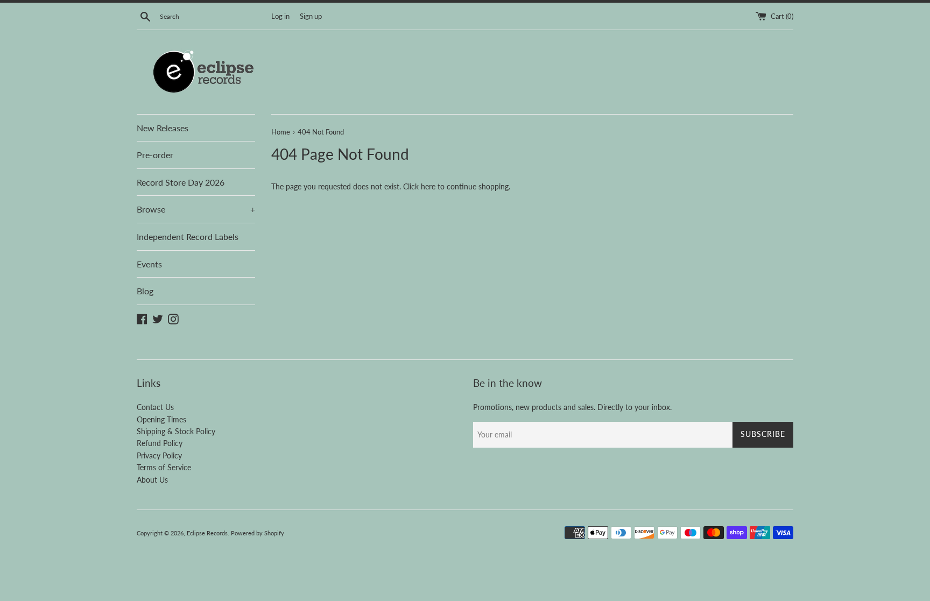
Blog (145, 291)
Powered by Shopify (257, 532)
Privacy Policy (159, 455)
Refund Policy (159, 443)
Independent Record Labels (187, 236)
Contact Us (155, 407)
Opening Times (161, 419)
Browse (196, 209)
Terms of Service (164, 467)
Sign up (311, 16)
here (428, 186)
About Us (152, 479)
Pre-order (155, 155)
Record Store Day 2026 (180, 182)
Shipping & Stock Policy (176, 431)
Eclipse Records (207, 532)
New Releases (162, 128)
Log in (280, 16)
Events (149, 264)
